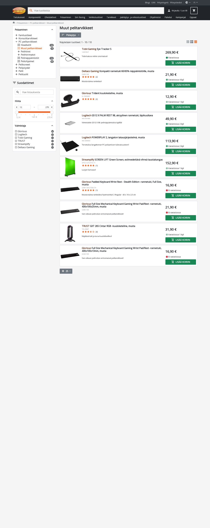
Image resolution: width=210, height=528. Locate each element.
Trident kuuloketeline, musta (102, 93)
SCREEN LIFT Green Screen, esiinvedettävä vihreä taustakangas (122, 159)
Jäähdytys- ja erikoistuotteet (133, 17)
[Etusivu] (19, 10)
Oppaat (193, 17)
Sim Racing (80, 17)
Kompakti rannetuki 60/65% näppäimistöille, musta (118, 71)
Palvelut (168, 17)
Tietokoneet (19, 17)
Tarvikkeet (111, 17)
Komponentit (35, 17)
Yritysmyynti (162, 2)
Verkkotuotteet (96, 17)
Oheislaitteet (50, 17)
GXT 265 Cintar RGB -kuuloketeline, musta (108, 226)
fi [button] (195, 2)
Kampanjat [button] (181, 17)
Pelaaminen (65, 17)
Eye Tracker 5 (96, 49)
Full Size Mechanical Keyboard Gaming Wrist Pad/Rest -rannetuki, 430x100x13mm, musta (121, 249)
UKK (153, 2)
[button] (187, 2)
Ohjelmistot (155, 17)
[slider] (16, 112)
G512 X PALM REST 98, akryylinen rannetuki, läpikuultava (117, 115)
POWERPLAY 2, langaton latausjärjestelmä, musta (113, 137)
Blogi (147, 2)
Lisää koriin (180, 62)
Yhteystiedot (176, 2)
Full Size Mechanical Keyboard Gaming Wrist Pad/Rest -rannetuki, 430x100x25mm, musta (121, 205)
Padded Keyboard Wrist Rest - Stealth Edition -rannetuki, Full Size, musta (122, 183)
